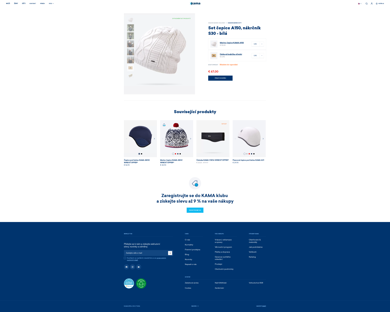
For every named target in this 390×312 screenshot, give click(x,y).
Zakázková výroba (191, 283)
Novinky (188, 259)
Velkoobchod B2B (256, 283)
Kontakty (189, 245)
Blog (187, 254)
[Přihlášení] (372, 4)
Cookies (188, 288)
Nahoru (194, 306)
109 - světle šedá (247, 153)
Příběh (42, 3)
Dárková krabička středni (231, 54)
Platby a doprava (222, 252)
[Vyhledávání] (367, 4)
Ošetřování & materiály (255, 241)
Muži (8, 3)
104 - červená (175, 153)
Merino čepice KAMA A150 (232, 43)
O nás (187, 240)
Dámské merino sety (235, 23)
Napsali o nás (191, 264)
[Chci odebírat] (170, 253)
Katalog (252, 257)
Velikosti (252, 252)
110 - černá (141, 153)
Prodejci (218, 264)
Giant (264, 306)
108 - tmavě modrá (139, 153)
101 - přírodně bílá (173, 153)
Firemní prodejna (192, 249)
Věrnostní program (223, 247)
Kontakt (33, 3)
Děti (23, 3)
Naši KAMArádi (220, 283)
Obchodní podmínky (224, 269)
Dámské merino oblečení (216, 23)
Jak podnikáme (256, 247)
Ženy (16, 3)
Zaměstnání (219, 288)
